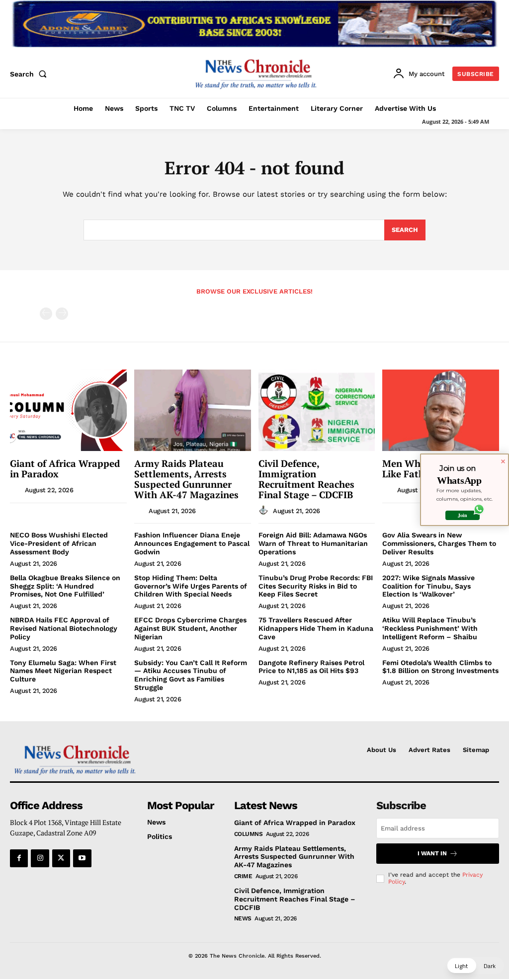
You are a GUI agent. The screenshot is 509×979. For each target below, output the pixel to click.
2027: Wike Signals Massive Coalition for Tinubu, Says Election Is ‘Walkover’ (428, 586)
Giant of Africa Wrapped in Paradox (65, 468)
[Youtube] (82, 858)
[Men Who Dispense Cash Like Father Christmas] (440, 410)
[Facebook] (19, 858)
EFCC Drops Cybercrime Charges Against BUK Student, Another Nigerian (190, 628)
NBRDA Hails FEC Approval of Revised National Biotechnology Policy (63, 628)
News (243, 918)
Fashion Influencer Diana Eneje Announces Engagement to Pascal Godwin (192, 543)
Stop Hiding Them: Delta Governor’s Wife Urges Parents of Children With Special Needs (190, 586)
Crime (243, 876)
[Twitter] (61, 858)
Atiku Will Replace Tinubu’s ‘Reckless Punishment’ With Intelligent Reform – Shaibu (430, 628)
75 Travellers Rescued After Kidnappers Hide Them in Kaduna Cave (315, 628)
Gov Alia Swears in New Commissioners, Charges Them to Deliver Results (439, 543)
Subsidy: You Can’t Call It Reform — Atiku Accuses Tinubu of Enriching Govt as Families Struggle (190, 675)
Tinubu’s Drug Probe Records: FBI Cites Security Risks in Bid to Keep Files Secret (315, 586)
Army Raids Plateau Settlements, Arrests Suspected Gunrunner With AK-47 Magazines (186, 479)
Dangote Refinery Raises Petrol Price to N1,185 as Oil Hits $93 (311, 667)
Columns (248, 833)
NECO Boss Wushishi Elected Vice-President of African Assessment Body (59, 543)
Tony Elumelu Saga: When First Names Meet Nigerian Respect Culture (63, 671)
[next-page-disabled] (62, 313)
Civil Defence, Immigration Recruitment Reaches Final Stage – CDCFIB (306, 479)
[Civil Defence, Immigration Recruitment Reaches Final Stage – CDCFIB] (316, 410)
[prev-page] (46, 313)
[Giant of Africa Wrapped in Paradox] (68, 410)
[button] (30, 74)
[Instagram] (40, 858)
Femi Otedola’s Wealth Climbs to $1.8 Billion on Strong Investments (440, 667)
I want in (432, 853)
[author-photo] (16, 489)
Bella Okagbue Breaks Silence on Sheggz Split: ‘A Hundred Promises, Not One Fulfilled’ (65, 586)
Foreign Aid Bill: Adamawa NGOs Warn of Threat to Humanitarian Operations (313, 543)
